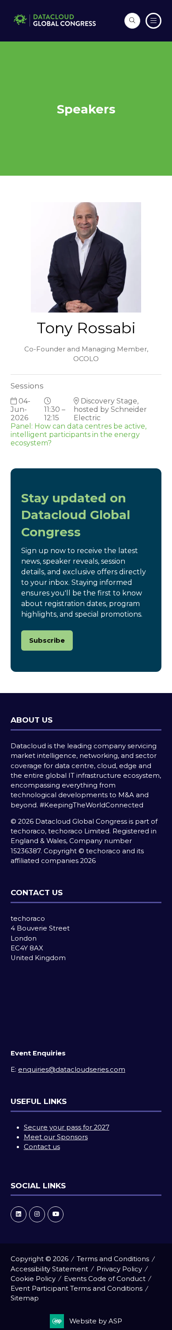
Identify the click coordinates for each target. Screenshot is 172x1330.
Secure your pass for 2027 (66, 1127)
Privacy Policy (119, 1269)
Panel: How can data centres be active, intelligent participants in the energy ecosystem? (78, 434)
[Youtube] (56, 1214)
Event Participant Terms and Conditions (76, 1288)
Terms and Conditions (113, 1259)
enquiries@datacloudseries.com (71, 1070)
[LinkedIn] (18, 1214)
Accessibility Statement (49, 1269)
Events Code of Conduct (105, 1279)
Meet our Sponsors (56, 1137)
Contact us (42, 1147)
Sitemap (25, 1298)
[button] (132, 21)
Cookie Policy (33, 1279)
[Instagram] (37, 1214)
